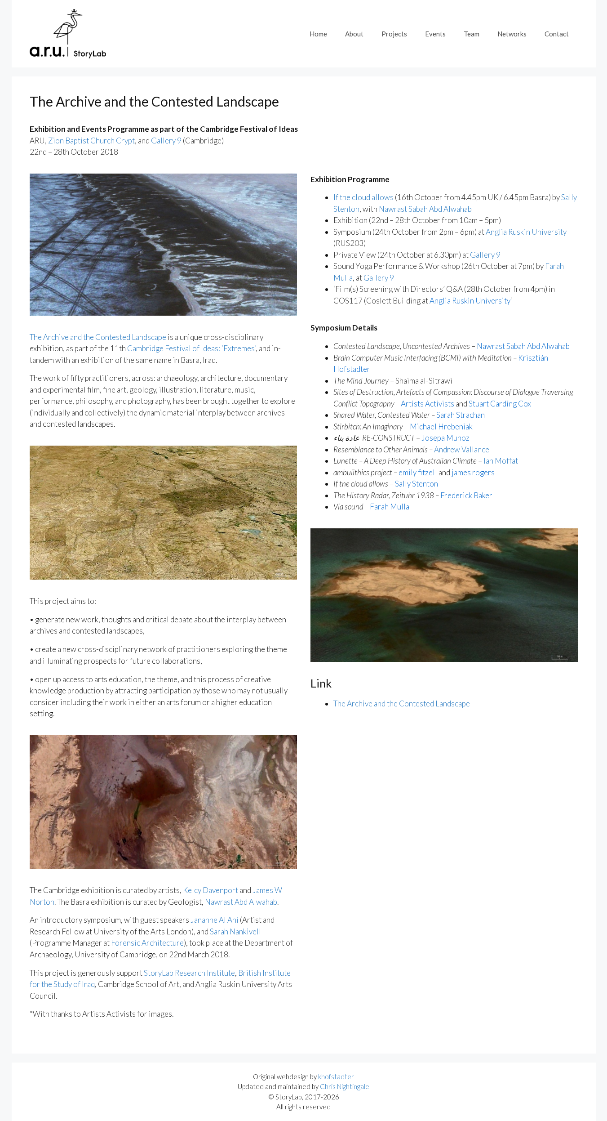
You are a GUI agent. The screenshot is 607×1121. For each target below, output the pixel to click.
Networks (512, 34)
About (354, 34)
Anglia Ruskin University (526, 232)
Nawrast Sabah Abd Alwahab (425, 209)
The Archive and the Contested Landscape (98, 337)
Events (435, 34)
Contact (557, 34)
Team (471, 34)
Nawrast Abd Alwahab (241, 902)
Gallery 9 (166, 140)
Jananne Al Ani (215, 919)
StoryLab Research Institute (189, 973)
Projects (394, 34)
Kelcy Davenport (210, 890)
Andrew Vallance (461, 449)
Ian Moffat (500, 460)
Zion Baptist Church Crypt (91, 140)
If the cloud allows (363, 197)
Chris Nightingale (344, 1086)
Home (318, 34)
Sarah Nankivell (235, 931)
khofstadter (336, 1076)
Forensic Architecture (147, 942)
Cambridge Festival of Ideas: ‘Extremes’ (191, 348)
